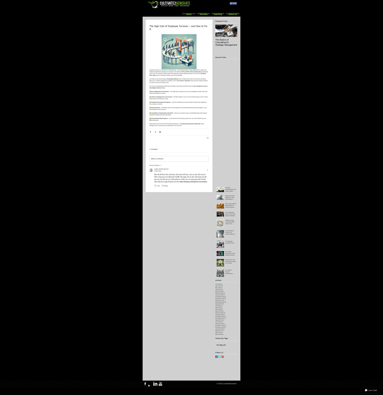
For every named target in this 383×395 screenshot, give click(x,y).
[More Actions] (207, 170)
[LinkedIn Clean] (155, 384)
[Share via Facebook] (150, 132)
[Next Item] (234, 30)
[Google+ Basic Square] (222, 357)
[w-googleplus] (150, 387)
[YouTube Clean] (160, 384)
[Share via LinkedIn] (160, 132)
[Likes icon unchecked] (155, 186)
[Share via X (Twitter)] (155, 132)
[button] (203, 14)
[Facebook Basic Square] (216, 357)
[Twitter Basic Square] (219, 357)
